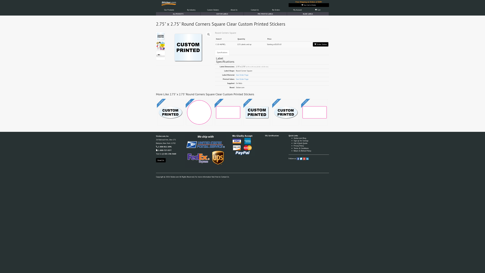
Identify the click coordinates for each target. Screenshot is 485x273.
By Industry (191, 10)
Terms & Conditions (301, 148)
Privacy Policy (299, 146)
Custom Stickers (213, 10)
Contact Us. (225, 177)
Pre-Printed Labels (265, 14)
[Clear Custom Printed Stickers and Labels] (160, 46)
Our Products (169, 10)
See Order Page (242, 75)
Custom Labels (222, 14)
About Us (234, 10)
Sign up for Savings (301, 141)
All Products (178, 14)
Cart (318, 10)
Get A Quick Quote (300, 143)
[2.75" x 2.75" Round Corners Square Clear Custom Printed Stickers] (160, 36)
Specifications (222, 52)
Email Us (161, 160)
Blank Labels (308, 14)
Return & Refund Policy (302, 151)
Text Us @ (166, 154)
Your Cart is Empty (309, 5)
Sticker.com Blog (300, 138)
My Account (297, 10)
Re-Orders (276, 10)
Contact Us (255, 10)
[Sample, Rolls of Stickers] (160, 55)
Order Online (321, 44)
